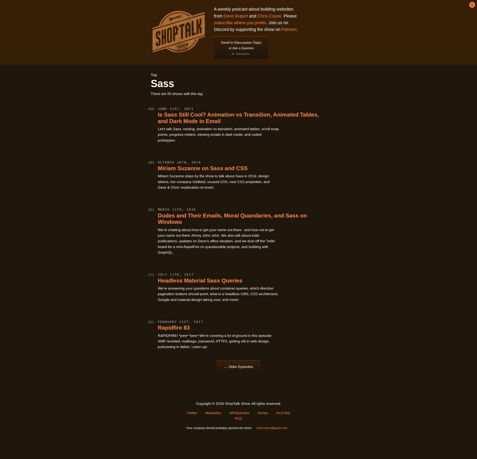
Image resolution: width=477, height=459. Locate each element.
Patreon (289, 29)
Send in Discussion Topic (241, 48)
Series (263, 413)
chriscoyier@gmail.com (271, 428)
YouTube (283, 413)
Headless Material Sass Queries (200, 280)
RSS (238, 418)
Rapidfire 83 (174, 328)
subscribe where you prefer (240, 22)
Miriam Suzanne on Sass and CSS (203, 168)
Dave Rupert (236, 16)
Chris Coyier (269, 16)
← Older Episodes (238, 367)
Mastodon (213, 413)
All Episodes (239, 413)
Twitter (192, 413)
